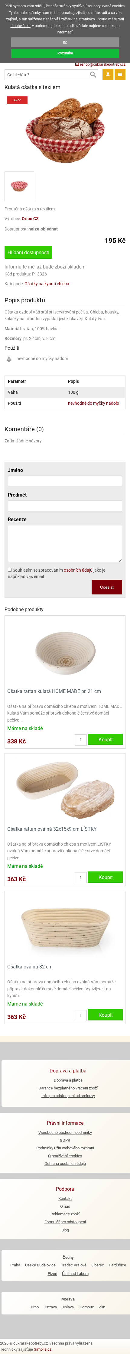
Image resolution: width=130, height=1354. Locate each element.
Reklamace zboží (65, 1214)
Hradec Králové (73, 1265)
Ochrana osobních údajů (65, 1163)
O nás (65, 1206)
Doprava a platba (68, 1080)
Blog (65, 1230)
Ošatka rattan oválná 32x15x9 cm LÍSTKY (52, 829)
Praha (15, 1265)
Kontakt (65, 1198)
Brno (35, 1307)
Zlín (102, 1307)
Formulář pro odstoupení (65, 1222)
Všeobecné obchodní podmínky (65, 1132)
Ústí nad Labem (75, 1273)
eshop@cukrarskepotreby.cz (102, 64)
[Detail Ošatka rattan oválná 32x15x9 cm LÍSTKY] (65, 789)
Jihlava (68, 1307)
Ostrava (50, 1307)
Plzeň (52, 1273)
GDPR (65, 1140)
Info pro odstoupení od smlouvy (68, 1095)
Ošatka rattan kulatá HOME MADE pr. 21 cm (54, 691)
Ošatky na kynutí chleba (46, 283)
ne (65, 42)
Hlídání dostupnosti (28, 252)
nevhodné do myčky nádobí (93, 403)
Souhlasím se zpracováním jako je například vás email (56, 573)
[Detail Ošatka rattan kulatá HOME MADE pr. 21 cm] (65, 651)
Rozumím (65, 53)
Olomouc (86, 1307)
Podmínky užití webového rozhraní (65, 1148)
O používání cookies (65, 1156)
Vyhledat (92, 74)
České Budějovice (40, 1265)
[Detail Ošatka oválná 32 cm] (65, 927)
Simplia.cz (42, 1349)
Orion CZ (30, 218)
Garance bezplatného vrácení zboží (68, 1088)
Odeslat (107, 587)
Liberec (97, 1265)
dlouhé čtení (21, 26)
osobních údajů (78, 570)
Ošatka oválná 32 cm (30, 967)
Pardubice (117, 1265)
